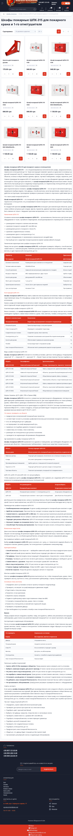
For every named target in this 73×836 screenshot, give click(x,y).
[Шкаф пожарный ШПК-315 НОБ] (12, 90)
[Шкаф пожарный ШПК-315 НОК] (36, 90)
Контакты (6, 786)
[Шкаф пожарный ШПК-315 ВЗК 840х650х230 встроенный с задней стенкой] (12, 132)
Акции (5, 795)
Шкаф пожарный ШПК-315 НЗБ (36, 61)
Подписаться (48, 769)
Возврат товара (7, 788)
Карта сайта (6, 791)
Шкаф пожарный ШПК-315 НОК (36, 104)
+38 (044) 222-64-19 (10, 756)
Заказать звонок (54, 3)
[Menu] (2, 3)
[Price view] (68, 31)
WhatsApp (54, 809)
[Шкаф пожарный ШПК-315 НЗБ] (36, 48)
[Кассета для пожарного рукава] (12, 48)
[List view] (63, 31)
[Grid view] (59, 31)
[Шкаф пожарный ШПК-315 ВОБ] (36, 132)
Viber (53, 806)
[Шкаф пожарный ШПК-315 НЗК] (60, 48)
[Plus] (13, 74)
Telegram (54, 803)
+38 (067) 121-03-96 (10, 750)
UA (63, 3)
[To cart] (21, 74)
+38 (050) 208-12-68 (10, 753)
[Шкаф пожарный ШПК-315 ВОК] (60, 132)
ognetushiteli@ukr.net (10, 807)
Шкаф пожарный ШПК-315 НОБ (12, 104)
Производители (7, 793)
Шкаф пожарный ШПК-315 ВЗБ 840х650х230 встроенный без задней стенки (59, 104)
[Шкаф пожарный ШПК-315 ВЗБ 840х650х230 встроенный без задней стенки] (60, 90)
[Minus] (5, 74)
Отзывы (5, 784)
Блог (4, 782)
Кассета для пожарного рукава (11, 61)
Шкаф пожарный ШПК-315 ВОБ (36, 146)
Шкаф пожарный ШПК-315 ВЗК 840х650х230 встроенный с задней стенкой (12, 146)
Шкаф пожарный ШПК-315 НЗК (59, 61)
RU (68, 3)
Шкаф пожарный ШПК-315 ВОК (59, 146)
